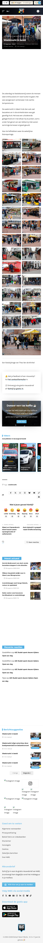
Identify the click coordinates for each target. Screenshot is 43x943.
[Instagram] (17, 896)
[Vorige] (5, 457)
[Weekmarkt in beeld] (35, 736)
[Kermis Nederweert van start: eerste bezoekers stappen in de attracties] (35, 566)
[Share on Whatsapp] (20, 493)
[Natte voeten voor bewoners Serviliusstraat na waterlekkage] (35, 596)
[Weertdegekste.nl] (21, 11)
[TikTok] (31, 896)
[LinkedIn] (20, 896)
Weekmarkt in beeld (10, 734)
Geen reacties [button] (34, 542)
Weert (14, 44)
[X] (6, 896)
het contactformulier (17, 379)
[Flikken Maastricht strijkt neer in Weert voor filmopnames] (35, 576)
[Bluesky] (27, 896)
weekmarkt (12, 485)
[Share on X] (15, 493)
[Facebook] (3, 896)
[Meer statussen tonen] (39, 2)
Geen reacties (9, 46)
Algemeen (8, 44)
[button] (4, 11)
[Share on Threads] (25, 493)
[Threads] (23, 896)
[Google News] (13, 896)
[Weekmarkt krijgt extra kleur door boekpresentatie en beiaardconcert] (35, 745)
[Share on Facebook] (11, 493)
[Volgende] (38, 457)
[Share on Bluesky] (29, 493)
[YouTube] (9, 896)
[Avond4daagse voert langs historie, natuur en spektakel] (35, 586)
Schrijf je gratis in (15, 388)
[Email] (34, 493)
